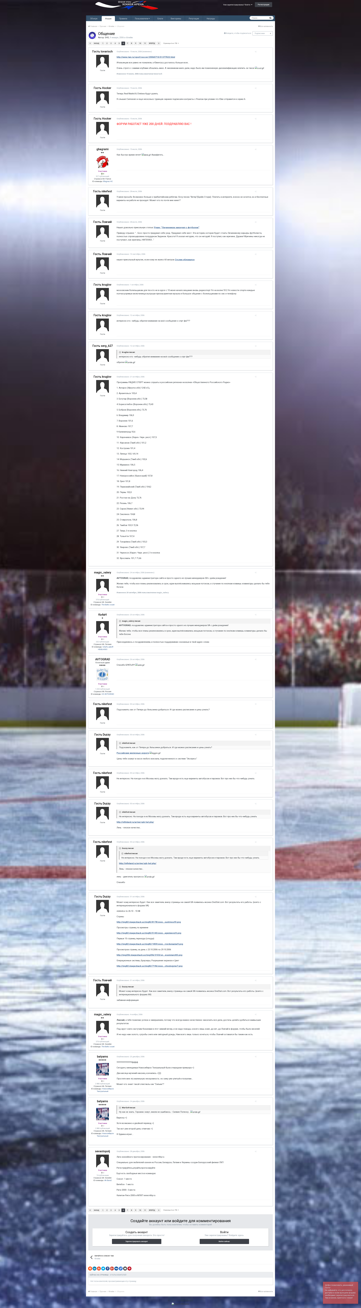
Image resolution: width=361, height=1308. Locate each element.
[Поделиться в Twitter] (103, 1269)
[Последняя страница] (159, 43)
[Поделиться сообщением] (255, 52)
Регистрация (263, 5)
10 (140, 43)
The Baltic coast (108, 605)
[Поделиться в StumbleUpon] (99, 1269)
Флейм (129, 37)
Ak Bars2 (108, 1180)
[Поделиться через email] (125, 1269)
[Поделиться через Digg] (116, 1269)
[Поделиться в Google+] (112, 1269)
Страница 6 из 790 (170, 43)
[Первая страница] (90, 43)
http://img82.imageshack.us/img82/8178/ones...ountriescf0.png (149, 922)
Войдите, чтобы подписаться (238, 33)
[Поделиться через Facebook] (108, 1269)
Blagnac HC (108, 181)
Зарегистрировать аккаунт (137, 1241)
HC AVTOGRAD (108, 694)
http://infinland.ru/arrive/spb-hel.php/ (135, 822)
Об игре (93, 18)
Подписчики (260, 33)
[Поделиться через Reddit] (90, 1269)
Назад (96, 43)
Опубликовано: (129, 51)
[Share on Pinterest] (129, 1269)
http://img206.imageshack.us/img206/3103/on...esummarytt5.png (149, 955)
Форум (108, 18)
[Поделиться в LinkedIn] (94, 1269)
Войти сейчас (224, 1241)
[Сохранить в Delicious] (121, 1269)
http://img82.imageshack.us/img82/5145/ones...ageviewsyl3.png (149, 933)
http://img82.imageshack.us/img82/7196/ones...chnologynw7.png (149, 966)
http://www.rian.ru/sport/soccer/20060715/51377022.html (146, 57)
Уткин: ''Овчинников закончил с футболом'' (176, 227)
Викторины (176, 18)
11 (145, 43)
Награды (211, 18)
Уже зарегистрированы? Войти (237, 5)
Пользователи (142, 18)
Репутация (194, 18)
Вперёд (152, 43)
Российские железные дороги (133, 753)
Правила (123, 18)
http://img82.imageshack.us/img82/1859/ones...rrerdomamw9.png (150, 944)
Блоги (160, 18)
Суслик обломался (184, 259)
